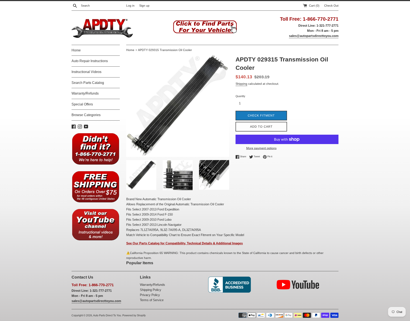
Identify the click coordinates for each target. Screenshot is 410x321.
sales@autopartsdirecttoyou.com (313, 36)
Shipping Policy (150, 290)
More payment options (261, 148)
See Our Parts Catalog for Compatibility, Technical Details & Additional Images (184, 243)
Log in (130, 5)
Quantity (240, 96)
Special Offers (82, 104)
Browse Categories (86, 115)
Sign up (144, 5)
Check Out (331, 5)
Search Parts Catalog (88, 83)
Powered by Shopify (134, 315)
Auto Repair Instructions (90, 61)
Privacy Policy (150, 295)
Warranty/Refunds (85, 93)
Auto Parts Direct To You (107, 315)
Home (76, 50)
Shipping (241, 83)
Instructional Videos (86, 72)
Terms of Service (152, 300)
